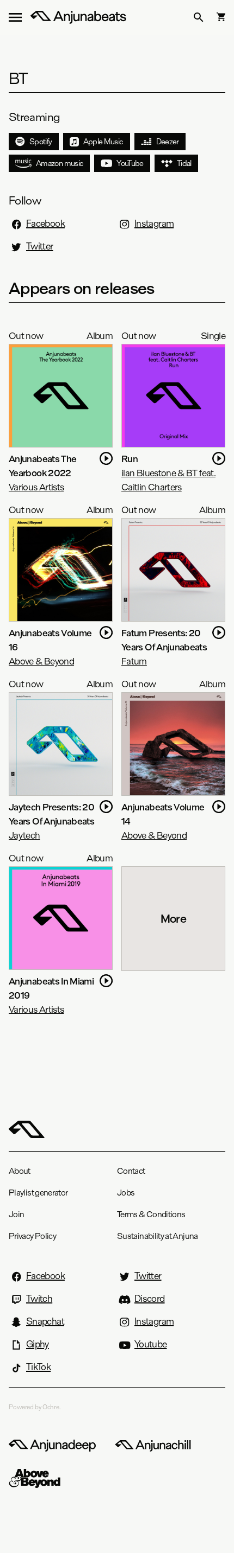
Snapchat (45, 1321)
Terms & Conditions (151, 1214)
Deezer (167, 141)
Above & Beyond (41, 661)
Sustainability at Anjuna (157, 1236)
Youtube (150, 1344)
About (19, 1171)
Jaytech (24, 835)
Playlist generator (38, 1192)
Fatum (134, 661)
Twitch (39, 1299)
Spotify (40, 141)
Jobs (125, 1192)
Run (129, 458)
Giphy (37, 1344)
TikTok (38, 1367)
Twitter (39, 246)
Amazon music (59, 163)
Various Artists (36, 487)
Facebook (45, 223)
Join (16, 1214)
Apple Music (103, 141)
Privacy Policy (32, 1236)
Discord (149, 1299)
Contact (131, 1171)
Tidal (184, 163)
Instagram (154, 223)
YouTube (130, 163)
